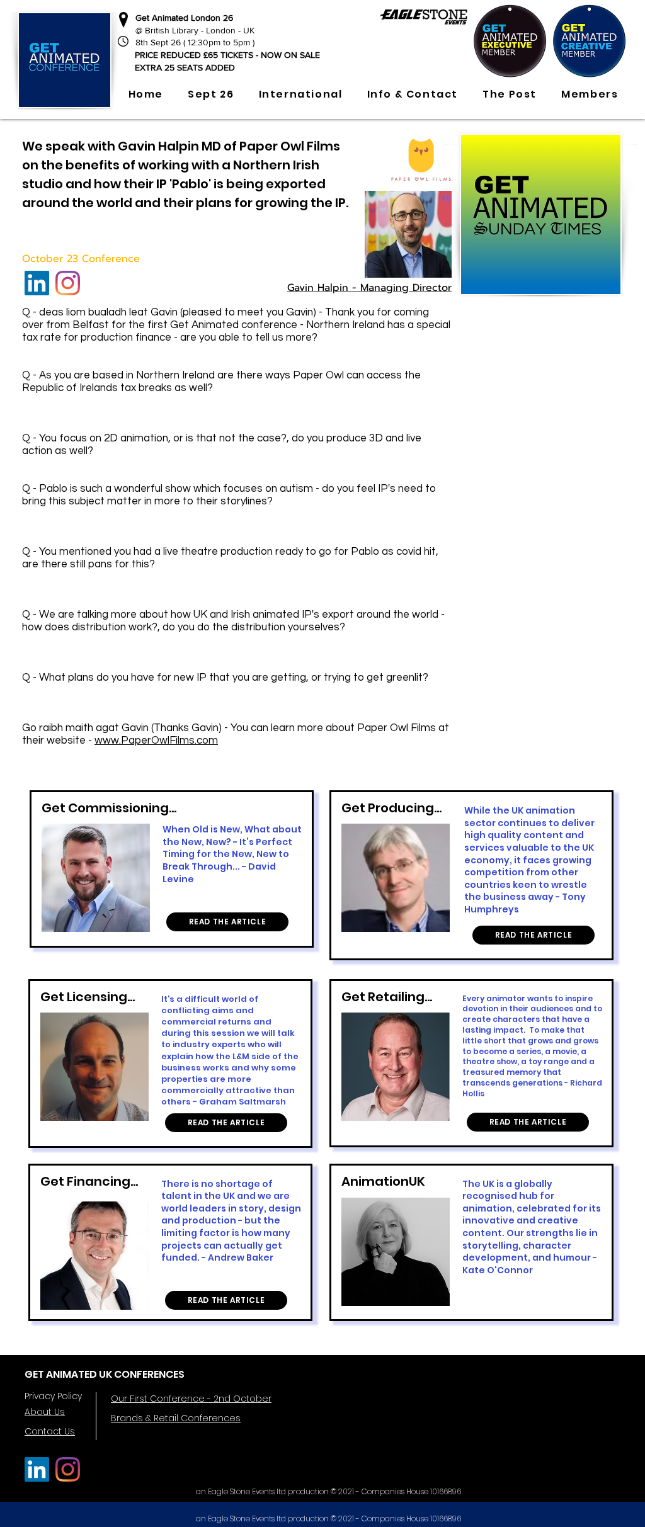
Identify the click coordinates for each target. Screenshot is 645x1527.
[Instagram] (67, 283)
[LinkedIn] (37, 283)
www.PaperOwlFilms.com (156, 740)
